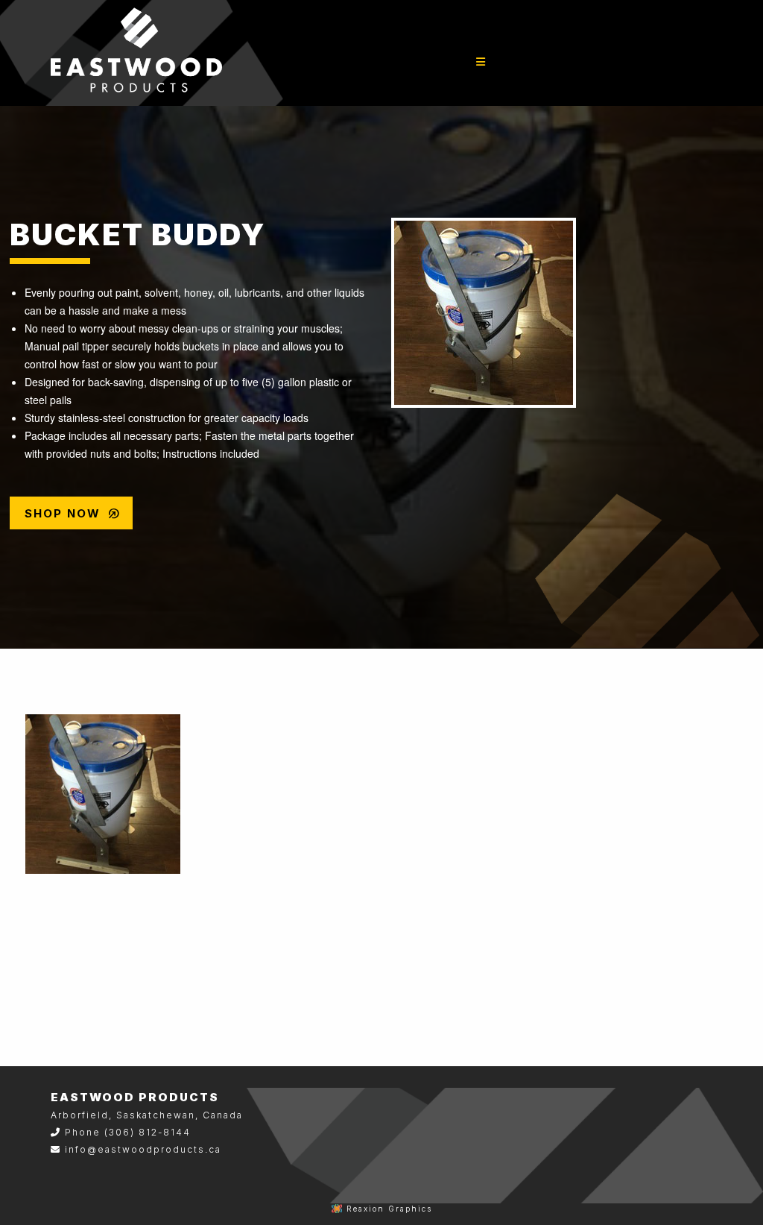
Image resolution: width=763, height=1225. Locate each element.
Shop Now (73, 514)
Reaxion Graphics (389, 1208)
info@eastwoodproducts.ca (143, 1149)
